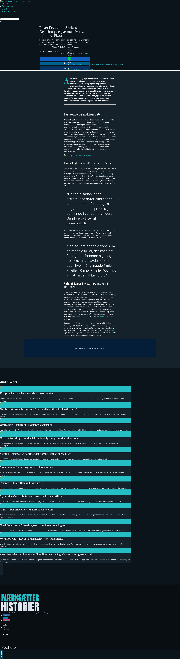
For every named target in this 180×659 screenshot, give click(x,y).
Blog (4, 9)
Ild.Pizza (103, 316)
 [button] (69, 51)
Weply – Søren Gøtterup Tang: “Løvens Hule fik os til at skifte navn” (38, 409)
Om (4, 627)
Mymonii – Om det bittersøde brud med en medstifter (31, 496)
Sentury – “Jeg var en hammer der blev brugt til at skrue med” (35, 453)
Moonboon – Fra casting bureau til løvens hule (27, 467)
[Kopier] (65, 68)
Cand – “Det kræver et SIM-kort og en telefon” (27, 509)
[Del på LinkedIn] (65, 63)
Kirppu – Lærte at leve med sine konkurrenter (26, 393)
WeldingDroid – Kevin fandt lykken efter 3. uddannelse (31, 538)
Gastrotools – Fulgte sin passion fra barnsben (26, 424)
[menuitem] (96, 54)
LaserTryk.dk (109, 330)
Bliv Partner (9, 11)
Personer (7, 6)
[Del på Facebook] (65, 59)
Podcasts (7, 3)
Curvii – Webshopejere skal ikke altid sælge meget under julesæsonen (40, 438)
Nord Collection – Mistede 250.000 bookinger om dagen (32, 525)
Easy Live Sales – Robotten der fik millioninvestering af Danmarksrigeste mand (46, 554)
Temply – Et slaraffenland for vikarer (21, 482)
